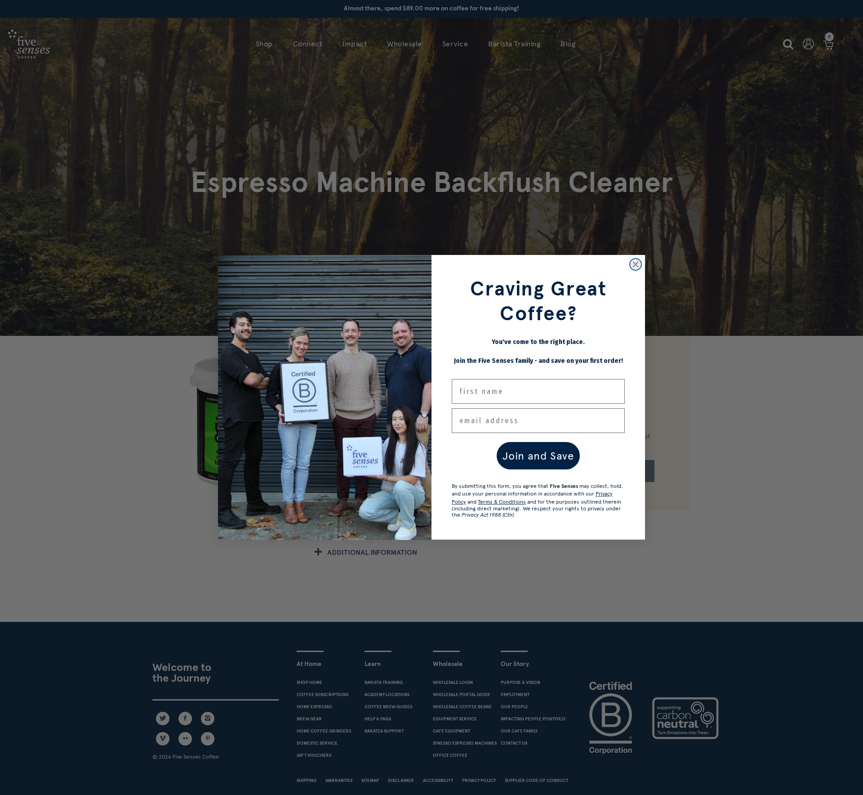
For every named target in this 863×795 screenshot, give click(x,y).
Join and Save (538, 455)
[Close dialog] (635, 264)
